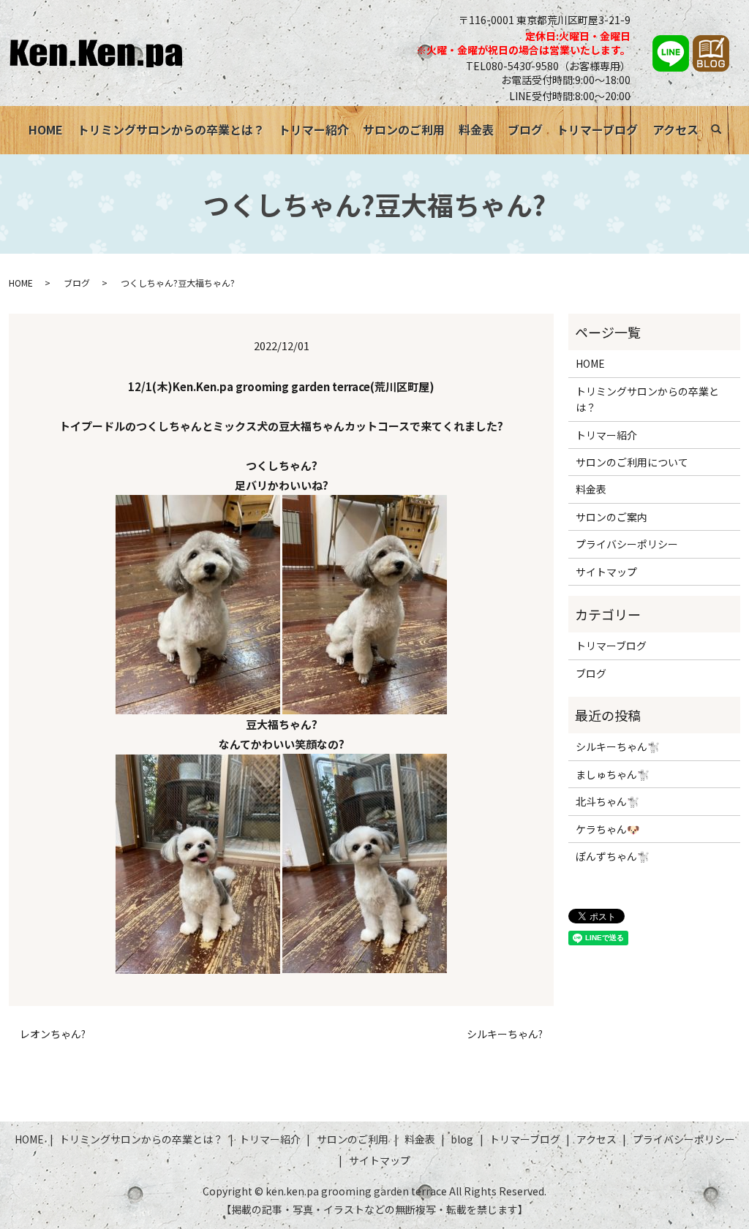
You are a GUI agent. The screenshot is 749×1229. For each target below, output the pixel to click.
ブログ (525, 129)
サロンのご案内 (611, 517)
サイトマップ (606, 571)
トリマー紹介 (314, 129)
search (723, 131)
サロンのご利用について (632, 462)
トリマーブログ (597, 129)
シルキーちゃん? (505, 1034)
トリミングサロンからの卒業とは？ (171, 129)
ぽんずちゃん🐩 (613, 856)
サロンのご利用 (404, 129)
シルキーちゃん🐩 (618, 746)
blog (462, 1139)
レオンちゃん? (53, 1034)
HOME (46, 129)
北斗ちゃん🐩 (607, 801)
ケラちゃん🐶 (607, 829)
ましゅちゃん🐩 (613, 774)
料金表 (476, 129)
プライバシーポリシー (627, 544)
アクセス (675, 129)
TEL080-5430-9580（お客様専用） (548, 65)
